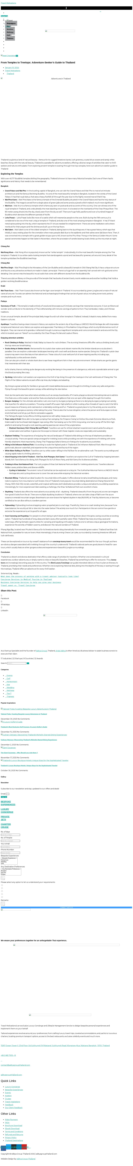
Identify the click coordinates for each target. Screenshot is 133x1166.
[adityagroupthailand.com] (1, 1070)
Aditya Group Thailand (26, 1159)
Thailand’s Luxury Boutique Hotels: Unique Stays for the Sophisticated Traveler (29, 765)
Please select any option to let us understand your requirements (28, 882)
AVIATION (8, 45)
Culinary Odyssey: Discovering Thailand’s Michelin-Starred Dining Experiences (29, 740)
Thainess (10, 38)
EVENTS (8, 48)
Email (3, 794)
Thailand (10, 74)
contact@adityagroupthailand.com (15, 1065)
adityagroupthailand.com (11, 1075)
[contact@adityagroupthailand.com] (1, 1060)
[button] (60, 597)
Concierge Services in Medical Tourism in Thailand (26, 579)
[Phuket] (11, 874)
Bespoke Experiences (10, 856)
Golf (8, 35)
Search (4, 663)
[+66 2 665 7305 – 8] (1, 1051)
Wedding (10, 29)
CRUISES (8, 41)
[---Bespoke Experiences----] (9, 858)
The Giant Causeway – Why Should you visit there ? (19, 753)
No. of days (5, 832)
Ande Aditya (61, 651)
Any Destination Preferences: (13, 867)
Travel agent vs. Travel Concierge (18, 585)
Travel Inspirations (13, 51)
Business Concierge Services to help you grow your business (31, 582)
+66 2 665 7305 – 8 (8, 1055)
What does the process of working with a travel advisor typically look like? (40, 576)
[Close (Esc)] (130, 2)
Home (7, 13)
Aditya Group (41, 651)
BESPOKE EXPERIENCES (13, 19)
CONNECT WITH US (66, 907)
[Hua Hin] (11, 873)
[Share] (126, 2)
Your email (5, 844)
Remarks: (5, 900)
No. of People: (6, 838)
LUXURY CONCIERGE (12, 16)
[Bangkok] (11, 871)
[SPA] (9, 863)
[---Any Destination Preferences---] (11, 869)
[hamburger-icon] (100, 11)
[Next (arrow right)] (129, 583)
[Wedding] (9, 862)
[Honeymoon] (9, 860)
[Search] (28, 663)
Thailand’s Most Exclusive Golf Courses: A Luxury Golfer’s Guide (24, 727)
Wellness (10, 32)
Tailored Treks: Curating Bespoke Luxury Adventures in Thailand (24, 714)
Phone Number (7, 850)
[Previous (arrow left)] (3, 583)
